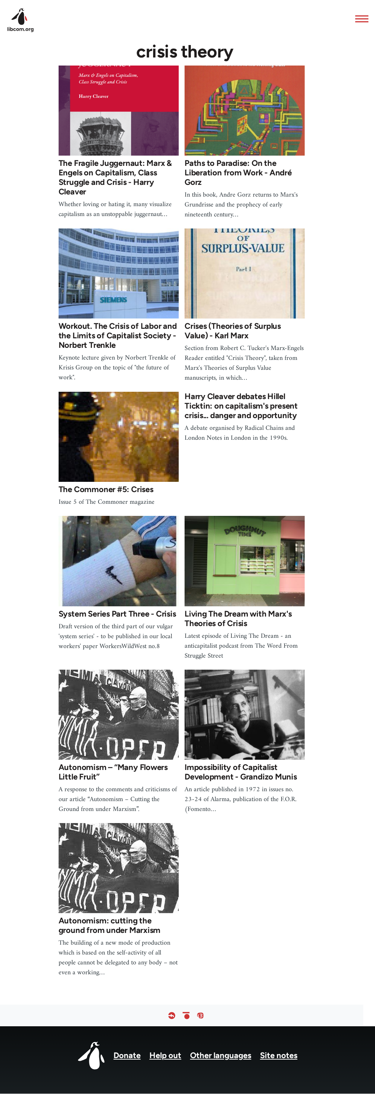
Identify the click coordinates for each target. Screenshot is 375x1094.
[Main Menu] (360, 18)
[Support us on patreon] (186, 1015)
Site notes (278, 1055)
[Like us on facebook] (171, 1015)
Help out (165, 1055)
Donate (127, 1055)
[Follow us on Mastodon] (200, 1015)
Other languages (220, 1055)
